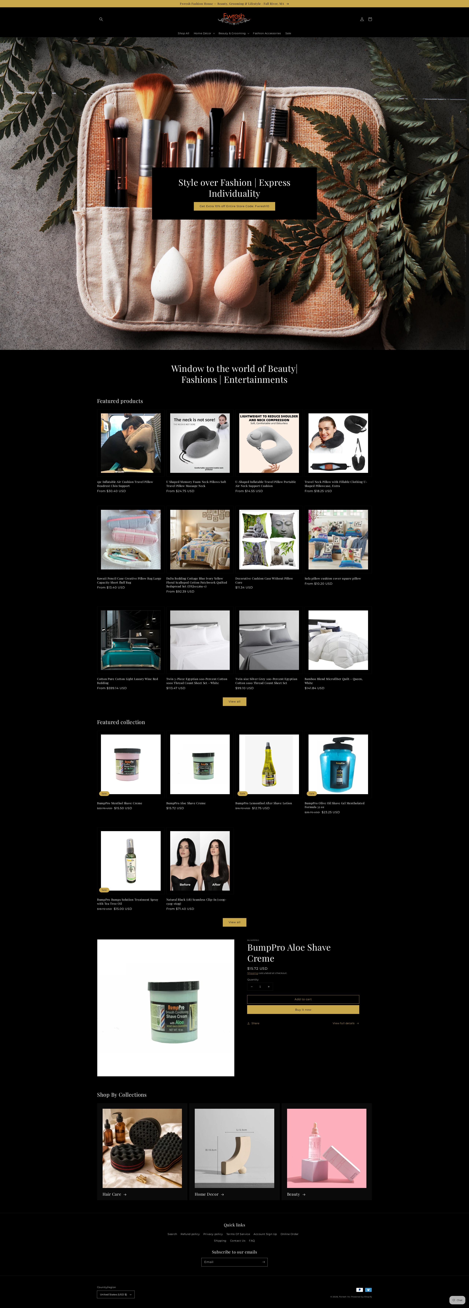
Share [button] (255, 1023)
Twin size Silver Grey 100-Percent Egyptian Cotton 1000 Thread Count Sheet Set (266, 681)
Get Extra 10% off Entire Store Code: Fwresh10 (234, 206)
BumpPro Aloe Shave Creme (186, 803)
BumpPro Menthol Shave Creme (119, 803)
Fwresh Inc (345, 1297)
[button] (101, 19)
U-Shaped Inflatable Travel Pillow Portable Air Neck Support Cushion (265, 484)
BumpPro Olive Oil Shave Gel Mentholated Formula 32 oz (335, 805)
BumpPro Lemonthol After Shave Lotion (263, 803)
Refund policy (190, 1234)
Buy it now (303, 1009)
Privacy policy (213, 1234)
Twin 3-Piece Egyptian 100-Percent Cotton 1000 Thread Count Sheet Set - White (196, 681)
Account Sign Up (265, 1234)
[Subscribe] (263, 1262)
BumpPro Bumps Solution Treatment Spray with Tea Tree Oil (127, 901)
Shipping (252, 973)
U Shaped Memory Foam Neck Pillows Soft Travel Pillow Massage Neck (196, 484)
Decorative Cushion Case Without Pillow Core (264, 580)
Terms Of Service (238, 1234)
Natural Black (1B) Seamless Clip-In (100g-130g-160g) (196, 901)
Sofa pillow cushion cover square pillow (333, 578)
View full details (344, 1023)
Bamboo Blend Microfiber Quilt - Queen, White (334, 681)
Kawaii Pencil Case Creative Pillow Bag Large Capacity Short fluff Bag (129, 580)
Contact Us (237, 1240)
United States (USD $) (113, 1294)
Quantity (252, 979)
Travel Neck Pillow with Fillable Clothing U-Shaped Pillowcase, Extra (336, 484)
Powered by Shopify (361, 1297)
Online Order (290, 1234)
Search (172, 1234)
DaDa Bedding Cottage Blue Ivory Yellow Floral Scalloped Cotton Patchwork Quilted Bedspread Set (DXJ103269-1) (196, 582)
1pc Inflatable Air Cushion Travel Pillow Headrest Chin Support (125, 484)
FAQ (252, 1240)
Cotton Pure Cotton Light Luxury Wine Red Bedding (127, 681)
